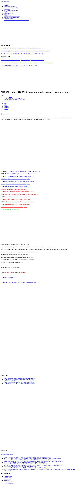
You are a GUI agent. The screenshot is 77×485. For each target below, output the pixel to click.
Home (5, 3)
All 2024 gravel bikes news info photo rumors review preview (15, 204)
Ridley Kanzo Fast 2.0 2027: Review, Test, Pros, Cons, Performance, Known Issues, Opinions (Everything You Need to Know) (27, 62)
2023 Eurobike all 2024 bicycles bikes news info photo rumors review (17, 191)
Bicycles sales (7, 9)
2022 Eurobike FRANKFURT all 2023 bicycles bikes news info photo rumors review (21, 171)
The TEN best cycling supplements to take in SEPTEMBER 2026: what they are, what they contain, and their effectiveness (33, 465)
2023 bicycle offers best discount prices (10, 209)
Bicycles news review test (10, 6)
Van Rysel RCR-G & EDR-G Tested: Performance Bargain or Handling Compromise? (19, 65)
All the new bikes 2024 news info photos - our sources (13, 189)
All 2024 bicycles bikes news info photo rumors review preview (16, 196)
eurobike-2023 (7, 107)
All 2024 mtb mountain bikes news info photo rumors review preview (17, 201)
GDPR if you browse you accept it (12, 16)
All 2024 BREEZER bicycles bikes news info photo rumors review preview (19, 282)
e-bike (5, 105)
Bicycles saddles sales (9, 13)
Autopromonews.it (8, 476)
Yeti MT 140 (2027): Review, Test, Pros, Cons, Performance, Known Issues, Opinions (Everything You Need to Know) (25, 51)
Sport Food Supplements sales (11, 10)
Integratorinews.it (8, 481)
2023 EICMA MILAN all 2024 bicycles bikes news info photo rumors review (19, 194)
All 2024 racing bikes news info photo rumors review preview (15, 199)
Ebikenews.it (7, 480)
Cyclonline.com (7, 454)
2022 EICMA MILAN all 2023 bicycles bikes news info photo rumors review (19, 173)
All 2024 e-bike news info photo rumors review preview (14, 207)
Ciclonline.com (7, 477)
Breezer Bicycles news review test (17, 99)
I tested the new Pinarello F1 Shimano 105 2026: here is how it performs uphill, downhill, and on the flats (29, 468)
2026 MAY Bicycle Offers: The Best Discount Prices (16, 20)
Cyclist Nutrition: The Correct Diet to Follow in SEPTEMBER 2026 (20, 466)
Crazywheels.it (7, 479)
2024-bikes (6, 106)
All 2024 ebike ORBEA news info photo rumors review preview (19, 379)
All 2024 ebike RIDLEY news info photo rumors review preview (19, 382)
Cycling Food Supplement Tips (11, 7)
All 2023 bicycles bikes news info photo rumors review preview (16, 176)
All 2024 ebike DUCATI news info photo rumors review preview (19, 383)
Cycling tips (6, 14)
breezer (5, 103)
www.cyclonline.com (9, 483)
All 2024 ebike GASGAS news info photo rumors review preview (19, 378)
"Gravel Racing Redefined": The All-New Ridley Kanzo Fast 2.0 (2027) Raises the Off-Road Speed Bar (22, 53)
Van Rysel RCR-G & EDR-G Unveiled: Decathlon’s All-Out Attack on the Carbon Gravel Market (27, 463)
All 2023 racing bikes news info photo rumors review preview (15, 179)
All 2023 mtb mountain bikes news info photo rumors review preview (17, 181)
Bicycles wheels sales (9, 12)
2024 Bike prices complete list (8, 277)
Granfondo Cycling (8, 18)
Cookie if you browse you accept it (12, 17)
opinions (6, 109)
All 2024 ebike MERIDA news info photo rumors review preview (19, 380)
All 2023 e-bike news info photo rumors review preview (14, 186)
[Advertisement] (38, 32)
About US (6, 5)
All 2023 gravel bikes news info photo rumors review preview (15, 184)
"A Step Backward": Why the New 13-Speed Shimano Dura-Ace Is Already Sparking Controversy (21, 48)
